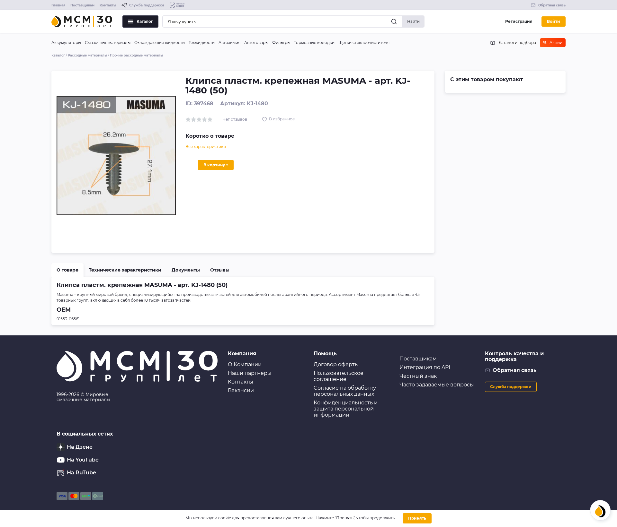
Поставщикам (82, 5)
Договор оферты (336, 364)
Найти (413, 21)
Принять (417, 518)
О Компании (245, 364)
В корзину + (215, 164)
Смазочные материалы (107, 42)
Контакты (108, 5)
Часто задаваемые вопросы (436, 385)
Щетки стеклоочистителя (363, 42)
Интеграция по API (424, 367)
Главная (58, 5)
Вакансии (241, 390)
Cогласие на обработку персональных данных (345, 391)
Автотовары (256, 42)
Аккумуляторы (66, 42)
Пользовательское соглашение (338, 376)
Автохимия (229, 42)
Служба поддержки (511, 386)
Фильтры (281, 42)
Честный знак (418, 376)
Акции (552, 42)
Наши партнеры (250, 373)
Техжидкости (202, 42)
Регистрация (518, 21)
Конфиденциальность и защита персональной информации (346, 409)
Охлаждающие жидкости (159, 42)
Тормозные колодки (314, 42)
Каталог (145, 21)
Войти (553, 21)
